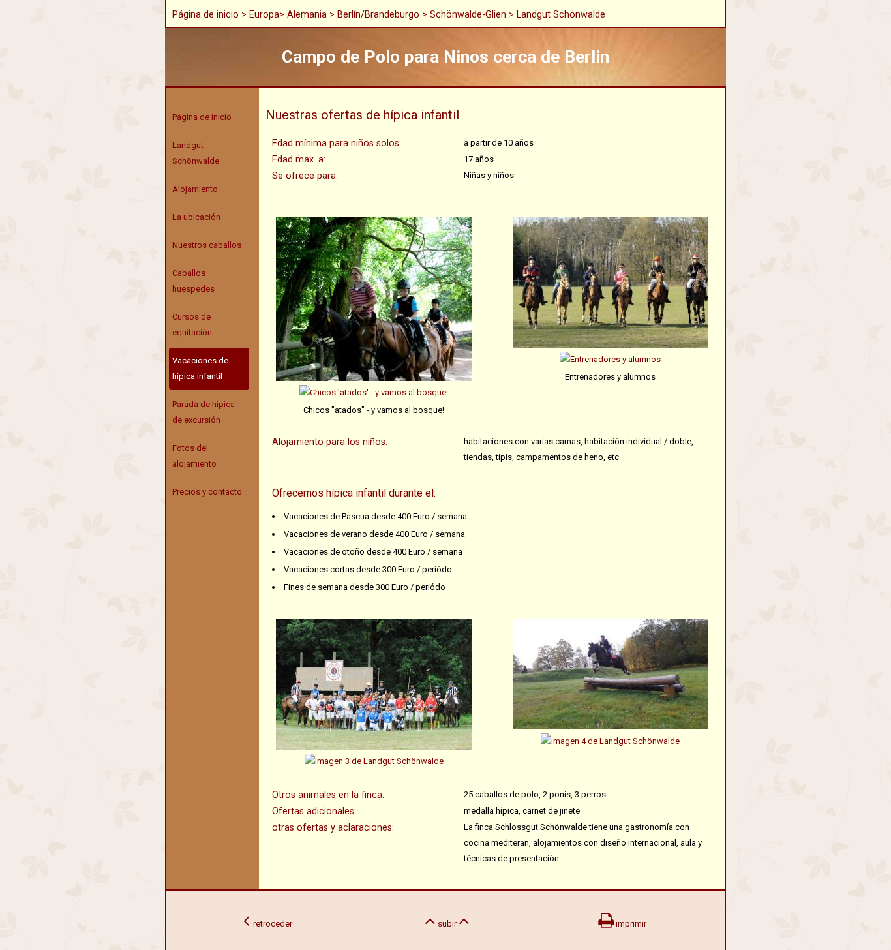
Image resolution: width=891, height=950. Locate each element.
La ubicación (196, 217)
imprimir (630, 923)
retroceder (270, 923)
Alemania (307, 14)
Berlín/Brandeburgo (378, 14)
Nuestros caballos (206, 245)
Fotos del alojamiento (194, 455)
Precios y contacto (207, 492)
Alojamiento (195, 189)
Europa (264, 14)
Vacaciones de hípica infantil (200, 368)
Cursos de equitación (192, 324)
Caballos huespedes (193, 281)
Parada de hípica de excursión (203, 412)
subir (447, 923)
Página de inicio (205, 14)
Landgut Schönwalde (195, 153)
